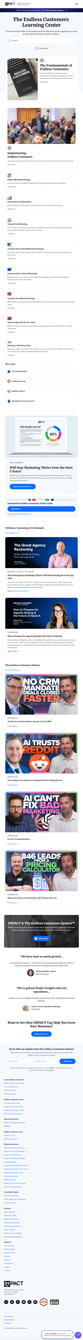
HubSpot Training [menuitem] (10, 1215)
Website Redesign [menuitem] (11, 1219)
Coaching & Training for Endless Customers (24, 4)
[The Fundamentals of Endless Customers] (41, 79)
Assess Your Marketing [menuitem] (12, 1187)
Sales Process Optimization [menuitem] (14, 1151)
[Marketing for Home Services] (41, 401)
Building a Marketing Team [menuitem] (13, 1173)
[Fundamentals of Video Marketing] (41, 276)
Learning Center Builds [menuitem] (12, 1226)
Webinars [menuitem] (7, 1126)
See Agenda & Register (56, 10)
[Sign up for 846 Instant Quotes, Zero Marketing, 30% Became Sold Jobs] (41, 871)
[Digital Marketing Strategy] (41, 180)
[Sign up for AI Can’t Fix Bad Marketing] (41, 812)
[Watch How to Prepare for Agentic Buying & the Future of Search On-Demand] (41, 613)
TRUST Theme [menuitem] (9, 1230)
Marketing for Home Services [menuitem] (15, 1183)
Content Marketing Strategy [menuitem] (14, 1158)
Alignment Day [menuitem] (9, 1212)
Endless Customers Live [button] (13, 1132)
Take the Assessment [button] (21, 486)
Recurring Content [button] (11, 1119)
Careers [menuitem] (7, 1267)
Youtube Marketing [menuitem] (11, 1176)
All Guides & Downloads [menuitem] (13, 1114)
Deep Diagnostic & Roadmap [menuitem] (15, 1199)
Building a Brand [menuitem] (10, 1180)
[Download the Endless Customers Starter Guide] (41, 503)
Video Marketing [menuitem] (10, 1162)
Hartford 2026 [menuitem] (9, 1135)
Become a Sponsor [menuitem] (11, 1139)
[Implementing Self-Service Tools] (41, 325)
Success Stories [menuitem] (10, 1203)
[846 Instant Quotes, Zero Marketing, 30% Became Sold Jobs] (41, 898)
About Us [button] (7, 1242)
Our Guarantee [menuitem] (9, 1249)
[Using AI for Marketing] (41, 226)
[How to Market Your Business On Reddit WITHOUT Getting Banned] (41, 780)
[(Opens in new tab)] (44, 1302)
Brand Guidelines (9, 1320)
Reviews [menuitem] (7, 1260)
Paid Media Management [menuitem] (13, 1237)
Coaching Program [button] (11, 1192)
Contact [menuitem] (7, 1270)
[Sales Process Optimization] (41, 203)
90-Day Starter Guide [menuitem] (12, 1103)
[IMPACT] (10, 4)
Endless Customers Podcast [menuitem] (14, 1123)
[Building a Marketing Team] (41, 349)
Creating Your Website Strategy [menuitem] (16, 1165)
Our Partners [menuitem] (9, 1263)
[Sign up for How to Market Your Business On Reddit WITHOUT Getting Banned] (41, 753)
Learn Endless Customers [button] (14, 1080)
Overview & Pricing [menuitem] (11, 1196)
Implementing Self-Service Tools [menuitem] (16, 1169)
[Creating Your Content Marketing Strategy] (41, 251)
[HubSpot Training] (41, 381)
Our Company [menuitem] (9, 1246)
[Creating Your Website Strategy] (41, 301)
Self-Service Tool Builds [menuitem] (13, 1233)
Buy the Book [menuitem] (9, 1090)
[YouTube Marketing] (41, 371)
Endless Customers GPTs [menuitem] (13, 1107)
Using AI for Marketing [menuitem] (12, 1155)
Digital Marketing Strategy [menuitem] (13, 1148)
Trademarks (7, 1323)
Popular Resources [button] (11, 1144)
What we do (43, 939)
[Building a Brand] (41, 391)
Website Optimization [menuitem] (12, 1223)
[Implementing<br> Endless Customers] (41, 137)
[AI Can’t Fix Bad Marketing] (41, 839)
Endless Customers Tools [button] (14, 1100)
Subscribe (43, 48)
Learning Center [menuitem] (10, 1094)
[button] (57, 1335)
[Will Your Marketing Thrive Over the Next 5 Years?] (41, 469)
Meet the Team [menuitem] (9, 1253)
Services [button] (7, 1208)
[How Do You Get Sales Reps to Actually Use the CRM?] (41, 721)
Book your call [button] (40, 1034)
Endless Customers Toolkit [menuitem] (14, 1110)
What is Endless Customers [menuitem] (14, 1083)
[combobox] (41, 41)
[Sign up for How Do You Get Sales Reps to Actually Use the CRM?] (41, 694)
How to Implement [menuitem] (11, 1087)
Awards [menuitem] (7, 1256)
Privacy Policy (49, 1070)
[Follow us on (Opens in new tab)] (7, 1302)
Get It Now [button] (15, 509)
